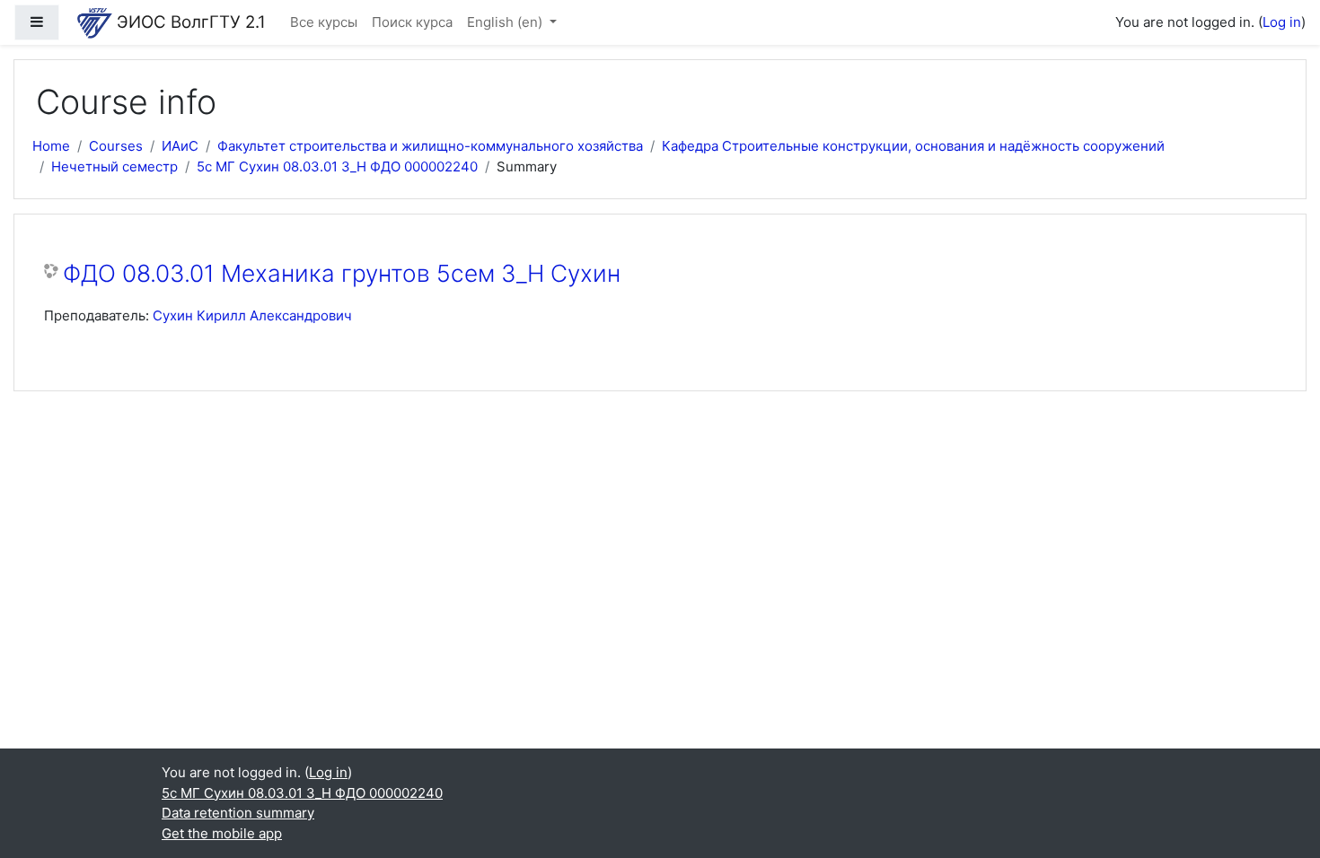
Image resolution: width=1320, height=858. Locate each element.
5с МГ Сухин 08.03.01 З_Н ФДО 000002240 (337, 166)
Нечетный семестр (114, 166)
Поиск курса (412, 22)
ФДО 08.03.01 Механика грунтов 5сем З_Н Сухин (341, 273)
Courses (116, 145)
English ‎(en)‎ (506, 22)
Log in (1282, 22)
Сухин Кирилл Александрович (252, 315)
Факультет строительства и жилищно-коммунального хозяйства (430, 145)
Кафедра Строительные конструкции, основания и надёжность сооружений (913, 145)
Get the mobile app (222, 833)
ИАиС (180, 145)
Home (51, 145)
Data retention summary (238, 812)
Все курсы (323, 22)
